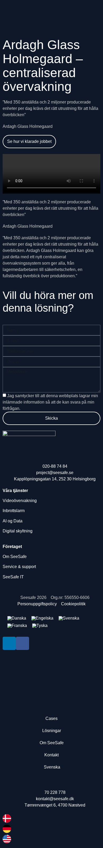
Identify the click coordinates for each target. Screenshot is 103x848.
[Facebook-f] (22, 643)
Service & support (19, 566)
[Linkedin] (9, 643)
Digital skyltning (17, 531)
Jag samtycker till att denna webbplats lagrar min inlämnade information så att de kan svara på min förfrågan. (50, 401)
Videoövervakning (20, 500)
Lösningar (51, 730)
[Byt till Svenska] (69, 618)
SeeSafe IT (14, 577)
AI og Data (12, 521)
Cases (51, 718)
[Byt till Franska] (17, 625)
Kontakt (51, 755)
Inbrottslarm (14, 510)
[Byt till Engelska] (42, 618)
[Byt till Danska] (17, 618)
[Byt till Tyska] (40, 625)
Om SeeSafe (15, 556)
